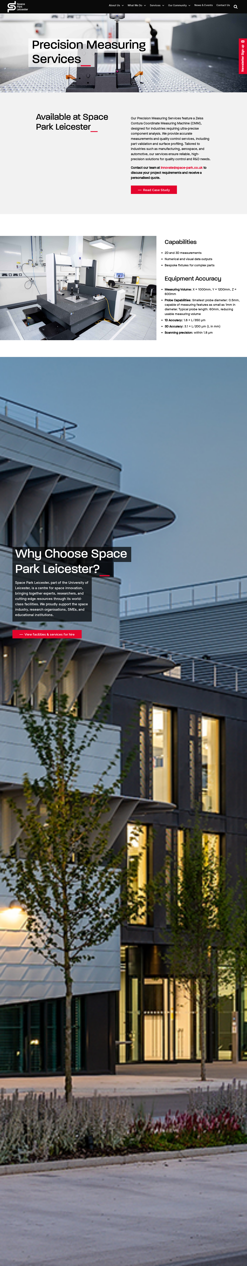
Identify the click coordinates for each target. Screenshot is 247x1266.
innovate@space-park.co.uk (182, 168)
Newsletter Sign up (243, 58)
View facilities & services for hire (50, 634)
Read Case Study (156, 190)
